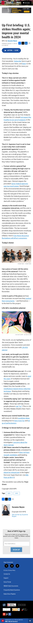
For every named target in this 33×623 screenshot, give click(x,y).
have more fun (19, 421)
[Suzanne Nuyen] (6, 509)
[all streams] (30, 620)
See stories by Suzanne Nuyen (20, 515)
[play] (3, 621)
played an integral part (12, 472)
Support (6, 578)
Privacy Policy (11, 570)
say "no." (19, 406)
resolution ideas (24, 418)
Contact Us (7, 574)
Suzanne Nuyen (12, 41)
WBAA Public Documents (11, 586)
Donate (27, 3)
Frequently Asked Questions (12, 590)
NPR (9, 493)
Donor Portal (7, 582)
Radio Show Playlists (10, 594)
